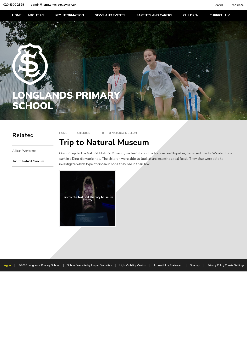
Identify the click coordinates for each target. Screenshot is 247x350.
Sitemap (195, 265)
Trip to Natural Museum (118, 133)
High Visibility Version (132, 265)
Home (63, 133)
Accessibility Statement (168, 265)
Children (83, 133)
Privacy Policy (216, 265)
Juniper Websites (101, 265)
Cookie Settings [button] (234, 265)
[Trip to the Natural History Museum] (87, 198)
